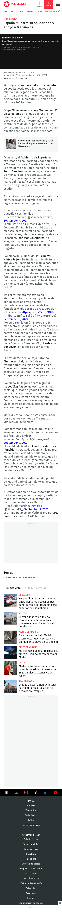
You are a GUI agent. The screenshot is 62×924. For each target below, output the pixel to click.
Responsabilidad (31, 844)
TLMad (20, 12)
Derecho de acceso (31, 864)
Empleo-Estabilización (31, 869)
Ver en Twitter (16, 793)
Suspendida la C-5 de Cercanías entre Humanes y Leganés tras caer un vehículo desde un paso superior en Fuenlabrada (10, 600)
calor (22, 663)
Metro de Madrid (28, 632)
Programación (53, 12)
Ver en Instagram (26, 792)
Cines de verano (28, 647)
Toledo (23, 613)
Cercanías (24, 595)
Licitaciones (31, 874)
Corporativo (31, 835)
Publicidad (31, 859)
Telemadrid (31, 810)
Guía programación (31, 825)
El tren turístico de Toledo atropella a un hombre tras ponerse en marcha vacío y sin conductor (10, 618)
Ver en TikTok (36, 793)
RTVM (31, 801)
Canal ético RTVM (31, 878)
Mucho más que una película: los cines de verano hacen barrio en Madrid (10, 652)
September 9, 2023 (16, 220)
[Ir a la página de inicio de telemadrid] (15, 4)
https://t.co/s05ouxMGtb (37, 312)
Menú (57, 4)
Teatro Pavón (26, 681)
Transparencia (31, 849)
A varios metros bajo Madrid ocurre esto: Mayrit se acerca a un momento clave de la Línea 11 (10, 637)
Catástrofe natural (26, 578)
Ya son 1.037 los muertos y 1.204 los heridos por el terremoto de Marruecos (11, 144)
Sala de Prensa (31, 839)
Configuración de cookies (31, 903)
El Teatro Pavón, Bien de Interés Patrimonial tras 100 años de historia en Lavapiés (10, 686)
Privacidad (31, 888)
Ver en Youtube (55, 792)
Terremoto (10, 19)
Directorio (31, 854)
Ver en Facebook (6, 793)
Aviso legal (31, 893)
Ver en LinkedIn (46, 792)
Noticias (8, 12)
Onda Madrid (34, 12)
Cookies (31, 898)
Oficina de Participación (31, 883)
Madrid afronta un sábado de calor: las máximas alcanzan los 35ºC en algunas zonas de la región (10, 667)
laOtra (31, 820)
